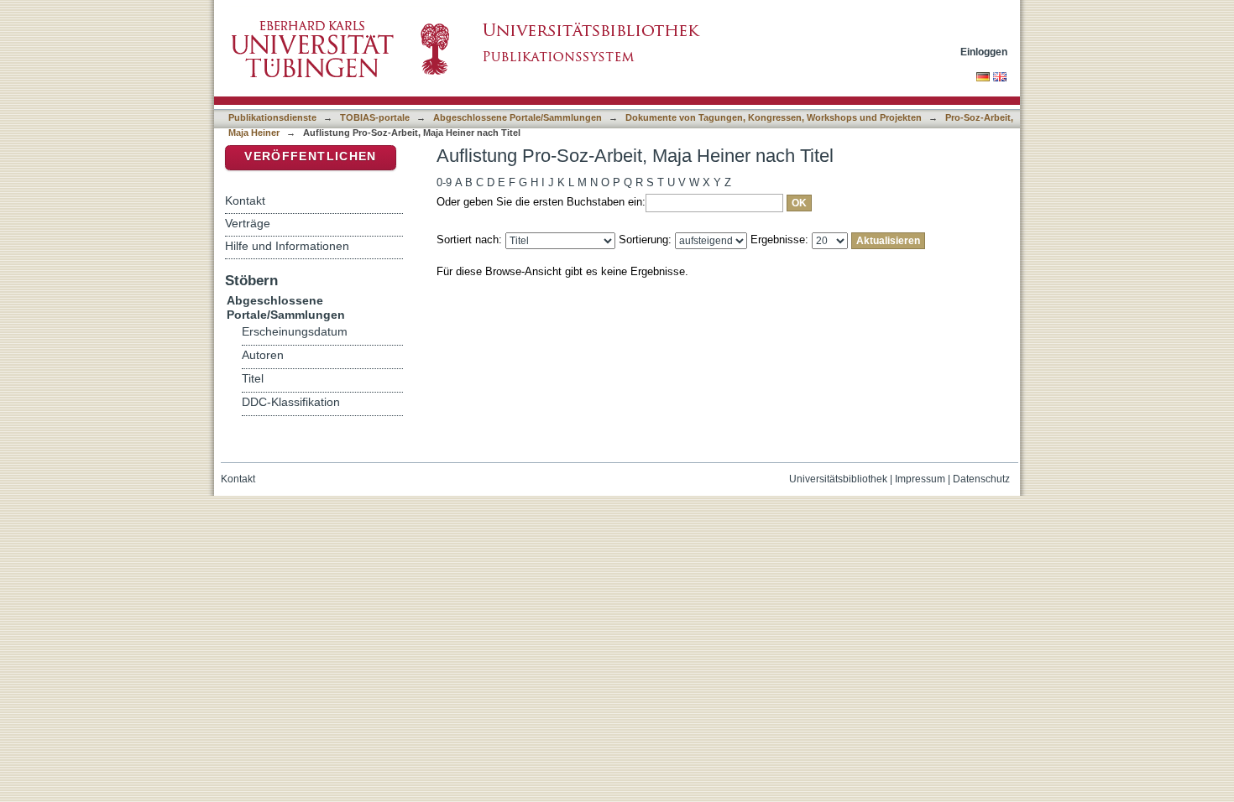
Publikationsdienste (272, 117)
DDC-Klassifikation (291, 402)
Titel (253, 378)
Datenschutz (981, 479)
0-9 (444, 182)
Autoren (263, 355)
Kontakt (245, 200)
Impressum (920, 479)
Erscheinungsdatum (295, 331)
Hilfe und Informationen (287, 246)
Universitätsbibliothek (838, 479)
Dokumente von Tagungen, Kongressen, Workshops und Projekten (773, 117)
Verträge (247, 223)
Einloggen (983, 51)
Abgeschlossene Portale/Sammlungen (517, 117)
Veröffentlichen (310, 156)
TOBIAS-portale (375, 117)
